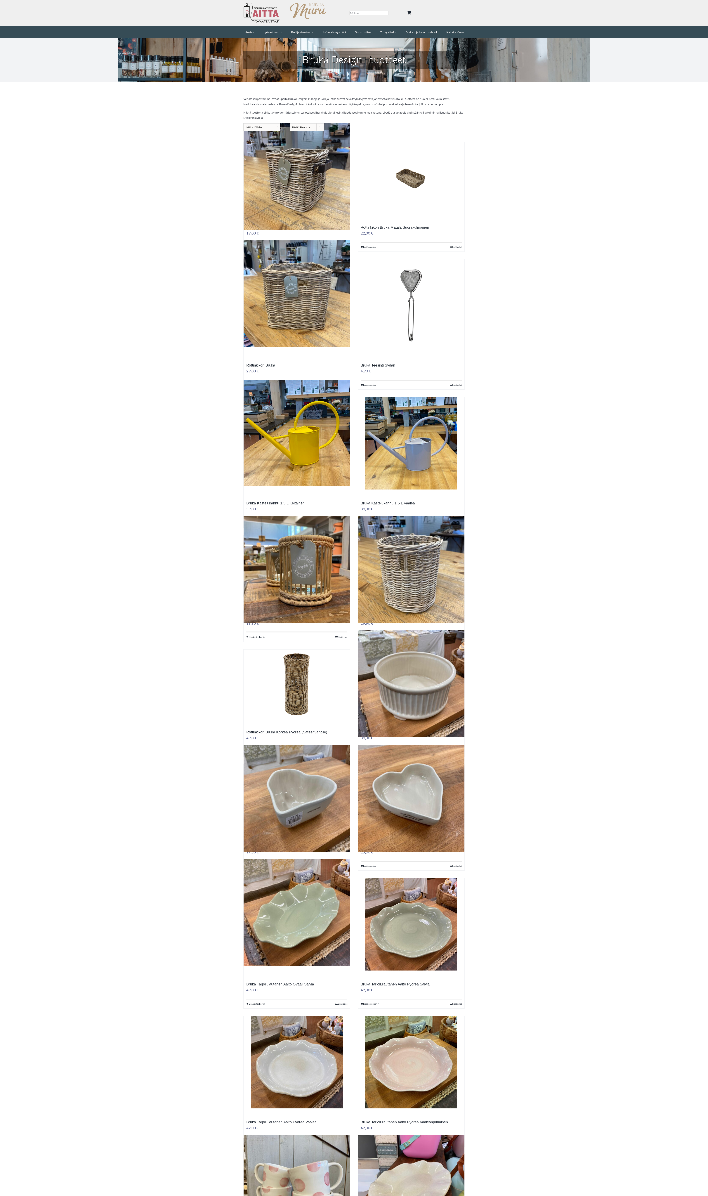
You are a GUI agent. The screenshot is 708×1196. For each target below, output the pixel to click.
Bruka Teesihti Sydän (378, 365)
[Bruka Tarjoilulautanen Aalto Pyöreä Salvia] (411, 933)
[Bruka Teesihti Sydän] (411, 314)
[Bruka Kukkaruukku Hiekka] (411, 693)
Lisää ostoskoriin (371, 247)
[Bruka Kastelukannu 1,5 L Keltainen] (297, 442)
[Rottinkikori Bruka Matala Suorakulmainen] (411, 187)
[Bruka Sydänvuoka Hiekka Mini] (411, 807)
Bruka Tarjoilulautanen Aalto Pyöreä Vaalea (281, 1122)
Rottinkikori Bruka (260, 365)
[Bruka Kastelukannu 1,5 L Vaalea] (411, 452)
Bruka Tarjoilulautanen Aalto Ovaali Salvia (280, 984)
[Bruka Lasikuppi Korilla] (297, 578)
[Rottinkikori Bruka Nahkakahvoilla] (297, 185)
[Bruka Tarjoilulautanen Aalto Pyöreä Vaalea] (297, 1071)
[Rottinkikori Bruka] (297, 302)
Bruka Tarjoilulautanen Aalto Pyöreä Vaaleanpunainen (404, 1122)
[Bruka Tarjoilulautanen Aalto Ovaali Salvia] (297, 921)
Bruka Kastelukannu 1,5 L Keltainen (275, 503)
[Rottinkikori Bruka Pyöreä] (411, 578)
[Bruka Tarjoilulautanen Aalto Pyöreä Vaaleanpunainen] (411, 1071)
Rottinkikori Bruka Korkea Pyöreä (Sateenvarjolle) (286, 732)
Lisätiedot (457, 247)
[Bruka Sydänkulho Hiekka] (297, 807)
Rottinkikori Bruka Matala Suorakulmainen (395, 227)
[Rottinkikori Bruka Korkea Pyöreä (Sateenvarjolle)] (297, 693)
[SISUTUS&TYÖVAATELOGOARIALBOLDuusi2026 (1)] (261, 4)
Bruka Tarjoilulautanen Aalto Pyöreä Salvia (395, 984)
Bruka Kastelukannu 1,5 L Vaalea (388, 503)
